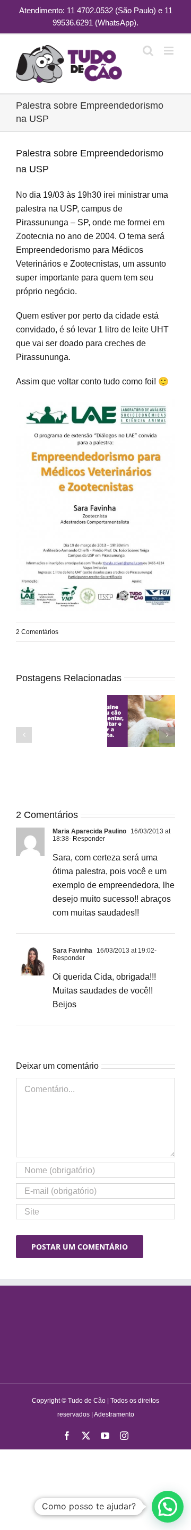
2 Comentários (37, 632)
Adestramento (114, 1414)
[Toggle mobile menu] (169, 50)
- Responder (87, 838)
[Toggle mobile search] (148, 50)
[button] (24, 735)
